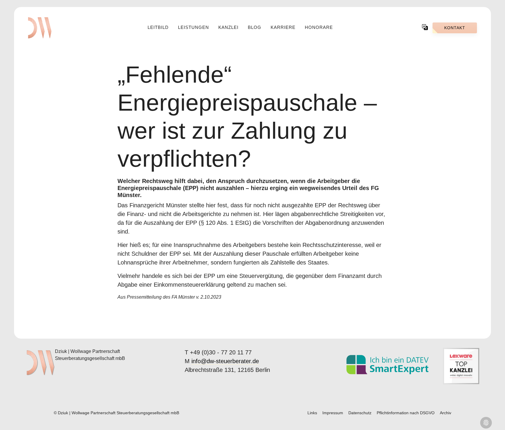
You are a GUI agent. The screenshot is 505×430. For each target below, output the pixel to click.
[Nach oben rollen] (497, 422)
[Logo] (39, 28)
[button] (425, 26)
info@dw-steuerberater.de (225, 361)
